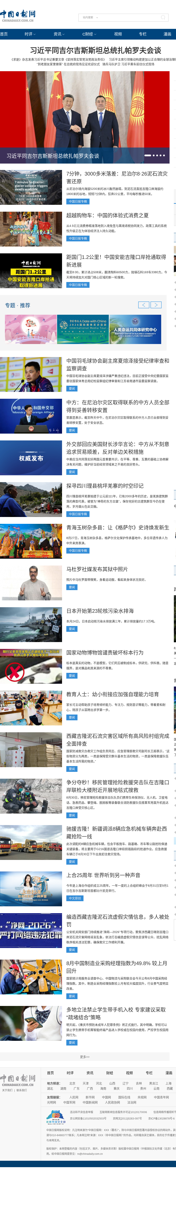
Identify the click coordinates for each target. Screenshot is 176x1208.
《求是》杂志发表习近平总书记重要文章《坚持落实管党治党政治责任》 (58, 59)
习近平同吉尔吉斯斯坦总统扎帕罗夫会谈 (95, 50)
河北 (99, 1083)
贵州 (143, 1088)
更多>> (85, 1057)
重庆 (117, 1088)
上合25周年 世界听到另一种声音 (103, 875)
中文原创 (75, 898)
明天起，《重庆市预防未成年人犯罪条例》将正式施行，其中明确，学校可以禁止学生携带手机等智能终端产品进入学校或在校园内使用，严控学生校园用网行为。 (117, 1030)
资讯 (57, 34)
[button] (147, 155)
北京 (72, 1083)
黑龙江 (153, 1083)
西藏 (170, 1088)
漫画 (167, 34)
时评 (28, 34)
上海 (168, 1083)
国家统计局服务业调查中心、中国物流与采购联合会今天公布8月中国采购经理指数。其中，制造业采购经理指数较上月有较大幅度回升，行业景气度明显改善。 (117, 983)
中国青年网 (161, 1097)
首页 (4, 34)
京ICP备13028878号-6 (161, 1118)
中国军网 (69, 1102)
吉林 (139, 1083)
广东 (77, 1088)
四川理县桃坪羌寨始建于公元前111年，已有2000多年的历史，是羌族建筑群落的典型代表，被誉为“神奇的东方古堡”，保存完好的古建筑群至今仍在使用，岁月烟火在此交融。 (117, 501)
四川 (130, 1088)
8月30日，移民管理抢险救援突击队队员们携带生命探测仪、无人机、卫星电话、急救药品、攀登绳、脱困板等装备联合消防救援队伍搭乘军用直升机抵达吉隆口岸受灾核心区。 (117, 802)
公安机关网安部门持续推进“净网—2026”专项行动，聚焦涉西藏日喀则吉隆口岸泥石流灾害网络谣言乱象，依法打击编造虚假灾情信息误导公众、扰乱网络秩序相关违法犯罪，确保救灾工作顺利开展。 (117, 937)
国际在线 (124, 1097)
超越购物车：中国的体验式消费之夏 (107, 215)
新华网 (90, 1097)
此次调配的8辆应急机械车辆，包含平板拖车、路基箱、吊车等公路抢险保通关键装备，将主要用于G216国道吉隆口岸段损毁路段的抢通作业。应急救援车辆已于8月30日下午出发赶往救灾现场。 (116, 849)
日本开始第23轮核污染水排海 (100, 611)
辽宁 (126, 1083)
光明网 (51, 1102)
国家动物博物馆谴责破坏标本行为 (105, 653)
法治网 (131, 1102)
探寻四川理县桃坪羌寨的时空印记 (105, 486)
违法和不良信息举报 (81, 1112)
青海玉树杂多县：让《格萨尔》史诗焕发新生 (117, 527)
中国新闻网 (90, 1102)
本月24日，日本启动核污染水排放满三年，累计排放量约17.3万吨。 (111, 621)
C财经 (87, 34)
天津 (86, 1083)
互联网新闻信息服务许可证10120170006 (123, 1112)
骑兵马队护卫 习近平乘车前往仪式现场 (128, 64)
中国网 (106, 1097)
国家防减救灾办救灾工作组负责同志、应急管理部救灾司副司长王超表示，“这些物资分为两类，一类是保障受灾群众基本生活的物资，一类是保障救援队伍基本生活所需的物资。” (118, 756)
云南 (156, 1088)
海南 (103, 1088)
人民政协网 (112, 1102)
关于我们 (7, 1090)
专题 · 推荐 (17, 305)
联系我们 (22, 1090)
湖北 (50, 1088)
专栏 (143, 34)
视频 (118, 34)
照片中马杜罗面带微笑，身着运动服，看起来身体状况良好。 (106, 579)
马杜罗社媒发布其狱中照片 (97, 569)
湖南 (63, 1088)
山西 (112, 1083)
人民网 (73, 1097)
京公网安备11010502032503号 (88, 1118)
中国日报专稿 (78, 201)
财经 (109, 1073)
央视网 (142, 1097)
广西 (90, 1088)
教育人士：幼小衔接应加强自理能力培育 (112, 694)
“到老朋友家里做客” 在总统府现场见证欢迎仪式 (68, 64)
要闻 (72, 388)
